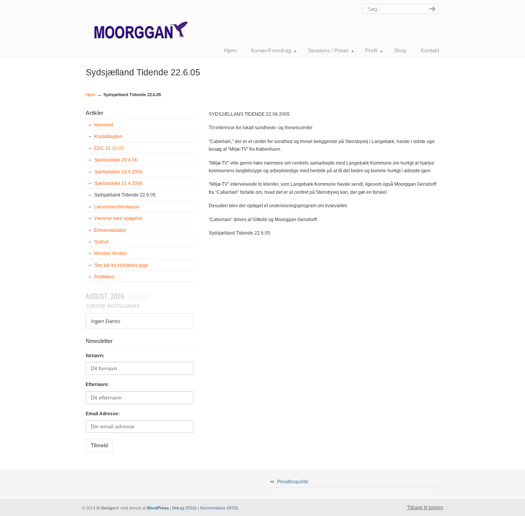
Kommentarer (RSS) (219, 508)
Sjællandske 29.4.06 (115, 160)
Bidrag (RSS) (184, 508)
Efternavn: (97, 384)
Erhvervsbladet (110, 230)
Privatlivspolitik (292, 481)
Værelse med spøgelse (118, 218)
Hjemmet (103, 125)
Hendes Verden (110, 253)
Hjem (90, 94)
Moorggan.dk (137, 23)
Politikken (104, 277)
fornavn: (95, 355)
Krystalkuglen (108, 136)
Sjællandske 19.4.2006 (118, 172)
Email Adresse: (103, 413)
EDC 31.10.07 (109, 148)
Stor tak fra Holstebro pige (121, 265)
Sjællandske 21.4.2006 (118, 183)
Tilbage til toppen (425, 507)
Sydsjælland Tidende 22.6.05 (125, 195)
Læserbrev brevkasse (117, 207)
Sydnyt (101, 242)
